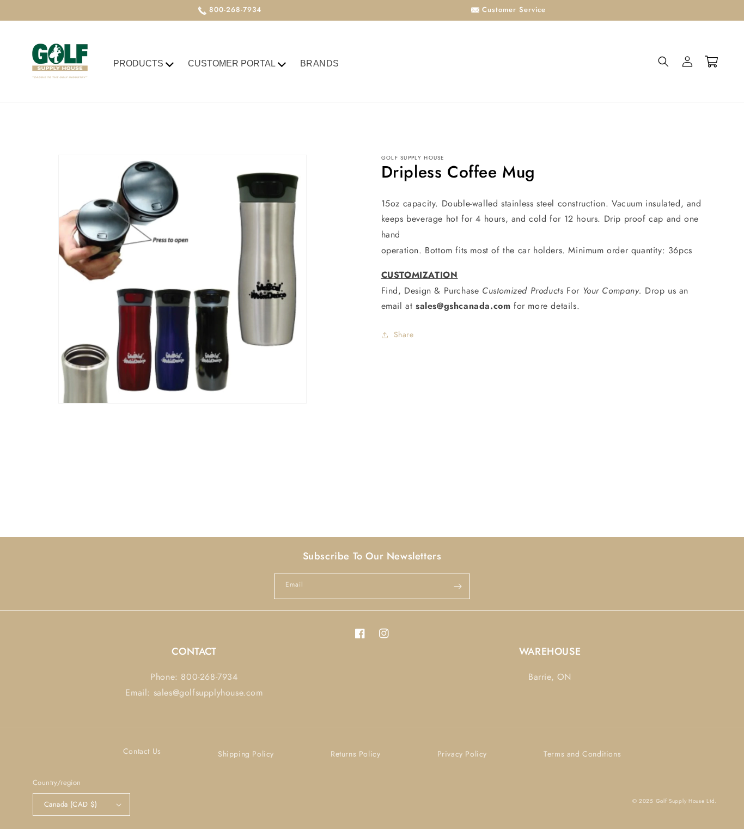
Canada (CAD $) (70, 804)
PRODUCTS (138, 63)
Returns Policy (355, 753)
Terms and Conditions (582, 753)
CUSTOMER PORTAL (232, 63)
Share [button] (404, 334)
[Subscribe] (457, 586)
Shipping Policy (246, 753)
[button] (663, 62)
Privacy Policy (462, 753)
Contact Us (142, 751)
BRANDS (320, 63)
